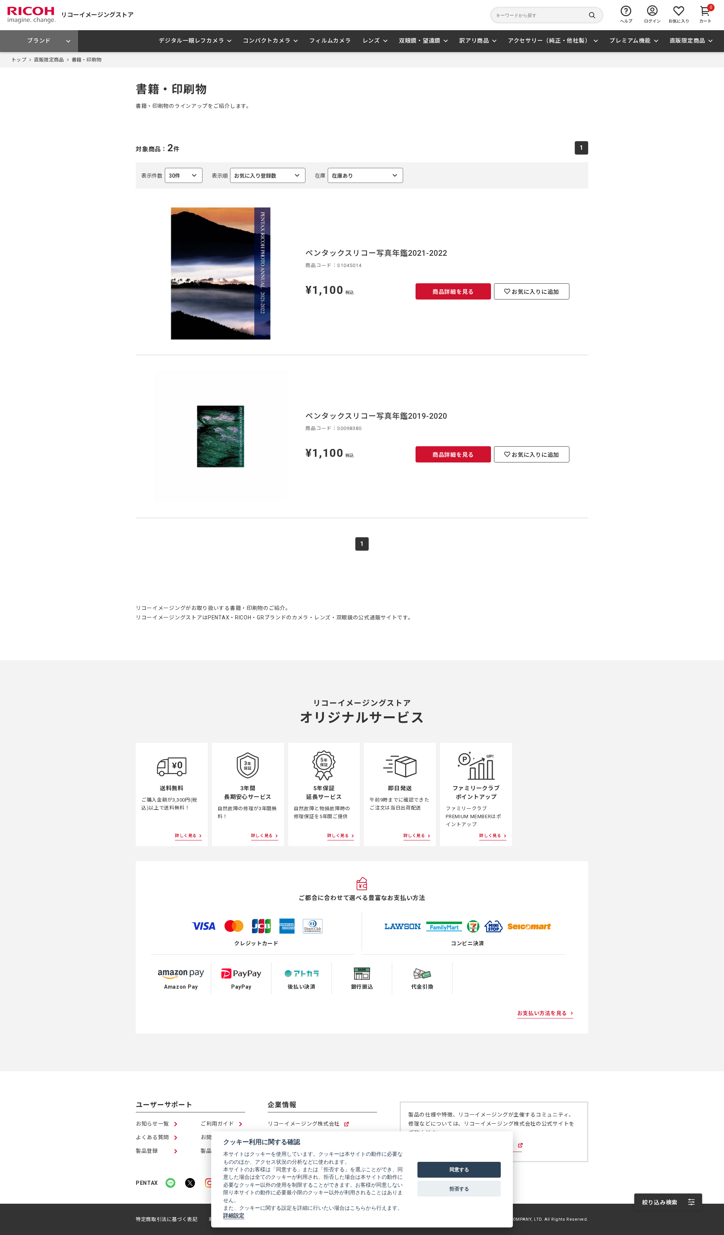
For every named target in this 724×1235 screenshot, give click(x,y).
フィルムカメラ (330, 40)
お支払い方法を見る (542, 1013)
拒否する (459, 1189)
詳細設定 (233, 1216)
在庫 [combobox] (334, 178)
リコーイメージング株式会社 (304, 1124)
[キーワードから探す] (546, 15)
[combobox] (258, 175)
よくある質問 (152, 1137)
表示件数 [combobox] (160, 178)
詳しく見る (186, 835)
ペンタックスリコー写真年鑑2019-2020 (376, 416)
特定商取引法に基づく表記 (167, 1219)
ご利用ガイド (217, 1124)
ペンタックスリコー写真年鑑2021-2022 (376, 253)
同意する (459, 1170)
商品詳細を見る (453, 292)
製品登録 (147, 1151)
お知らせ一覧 (152, 1124)
